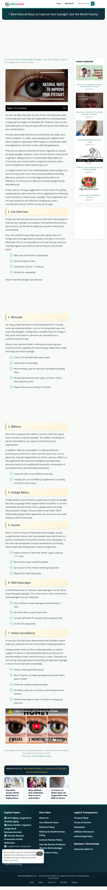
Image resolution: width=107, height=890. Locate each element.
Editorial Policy (47, 827)
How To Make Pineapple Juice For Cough (89, 141)
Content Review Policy (50, 839)
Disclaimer (79, 827)
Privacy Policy (81, 817)
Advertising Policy (83, 836)
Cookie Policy (13, 860)
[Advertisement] (53, 36)
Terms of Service (82, 822)
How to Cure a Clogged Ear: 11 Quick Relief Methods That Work (89, 85)
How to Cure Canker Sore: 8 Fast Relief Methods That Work (89, 113)
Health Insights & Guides (41, 756)
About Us (44, 817)
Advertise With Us (83, 849)
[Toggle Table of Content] (63, 108)
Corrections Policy (48, 852)
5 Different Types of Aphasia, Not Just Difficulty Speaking (89, 168)
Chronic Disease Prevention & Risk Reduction (14, 839)
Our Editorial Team (49, 822)
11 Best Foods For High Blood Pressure (89, 196)
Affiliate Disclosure (84, 831)
